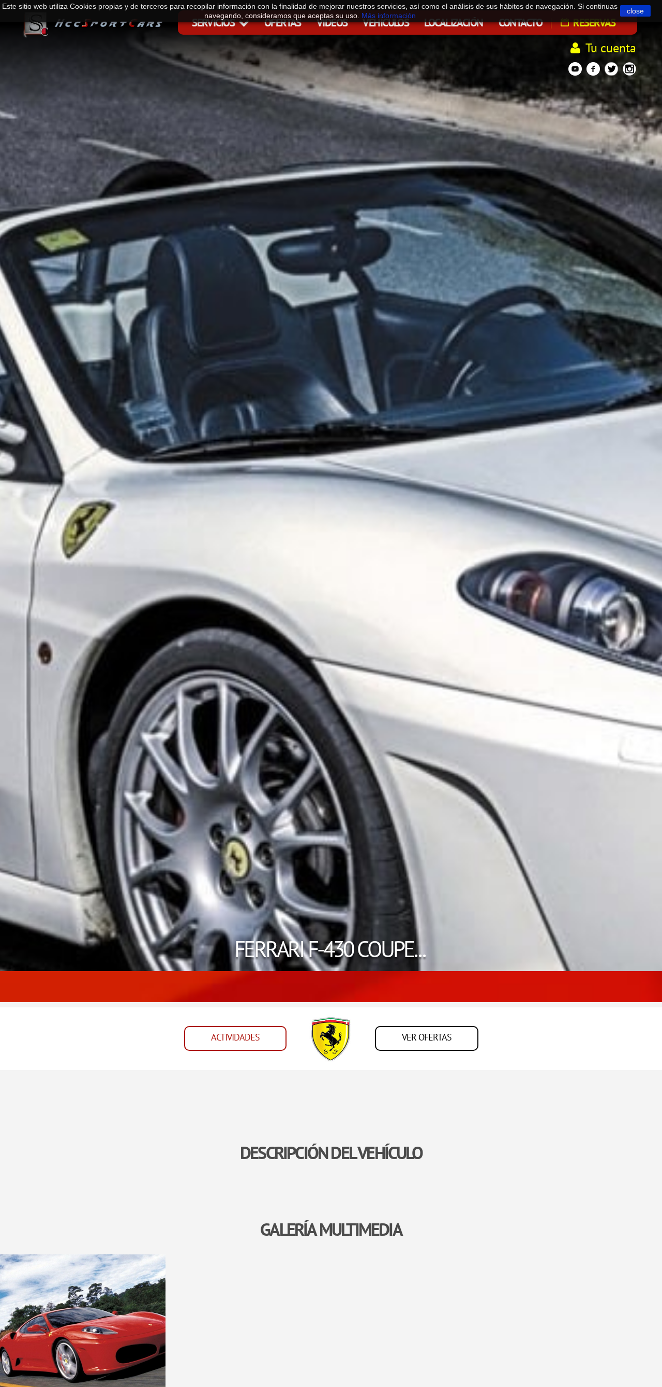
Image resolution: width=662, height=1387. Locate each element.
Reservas (593, 23)
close (635, 11)
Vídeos (332, 23)
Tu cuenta (610, 48)
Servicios (214, 23)
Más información (389, 15)
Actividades (235, 1037)
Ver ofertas (427, 1037)
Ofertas (282, 23)
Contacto (520, 23)
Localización (453, 23)
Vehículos (386, 23)
